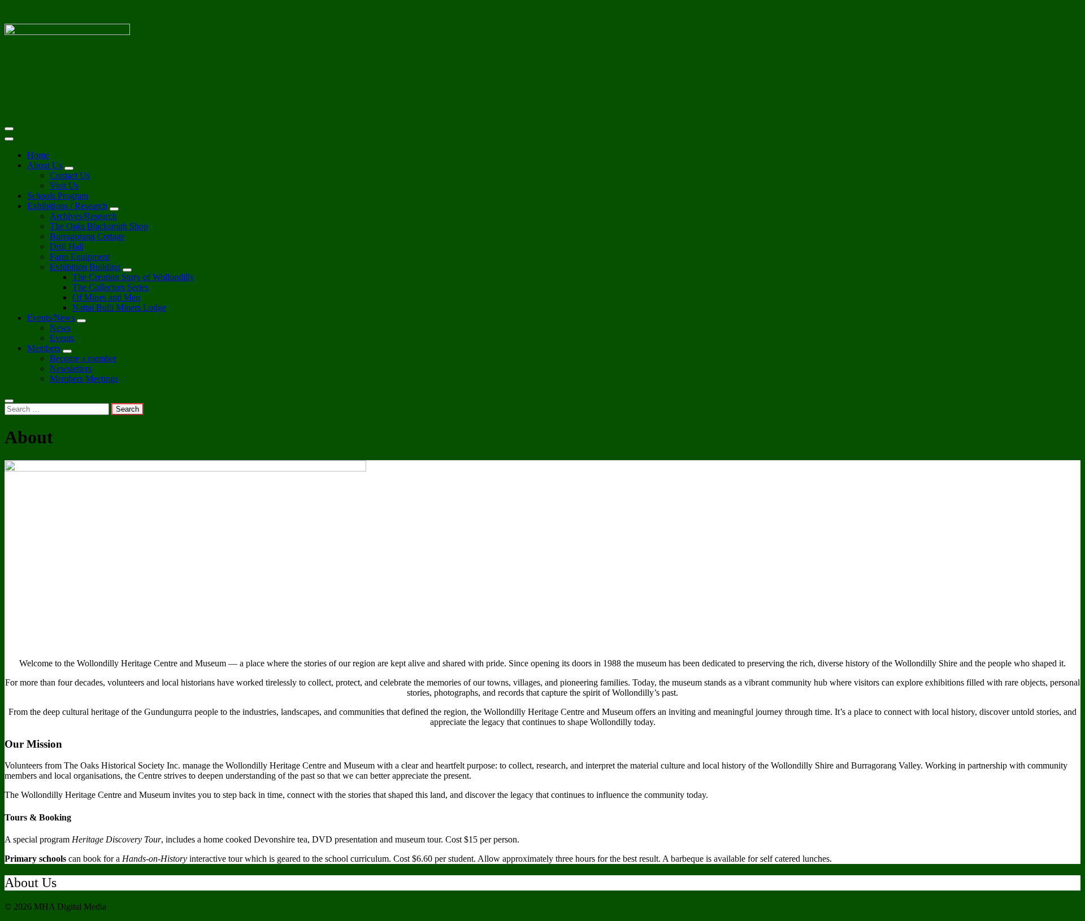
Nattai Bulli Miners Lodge (119, 307)
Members (43, 348)
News (60, 328)
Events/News (51, 317)
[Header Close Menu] (9, 139)
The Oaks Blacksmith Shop (99, 226)
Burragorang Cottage (87, 236)
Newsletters (71, 368)
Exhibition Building (85, 267)
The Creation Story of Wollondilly (133, 277)
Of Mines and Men (106, 297)
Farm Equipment (80, 256)
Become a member (83, 358)
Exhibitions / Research (67, 206)
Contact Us (70, 175)
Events (62, 338)
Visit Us (64, 185)
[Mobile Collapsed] (68, 168)
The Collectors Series (110, 287)
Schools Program (57, 195)
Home (38, 155)
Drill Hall (67, 246)
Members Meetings (84, 378)
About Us (44, 165)
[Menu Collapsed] (9, 128)
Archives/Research (83, 216)
